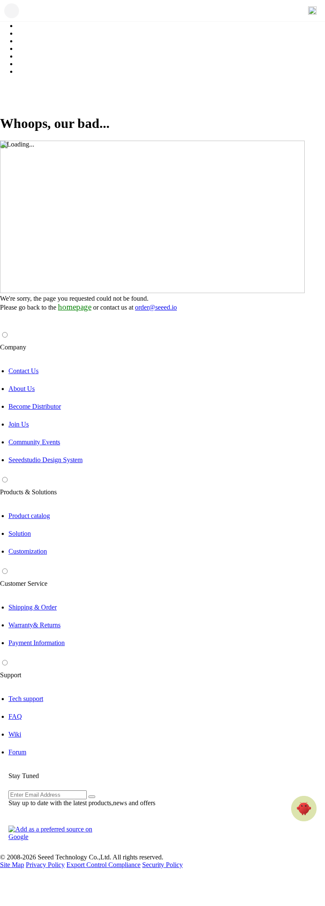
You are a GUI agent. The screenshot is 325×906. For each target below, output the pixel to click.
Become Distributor (34, 406)
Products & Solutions (28, 492)
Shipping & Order (32, 607)
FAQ (15, 716)
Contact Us (23, 370)
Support (10, 675)
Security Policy (162, 864)
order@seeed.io (156, 307)
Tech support (25, 698)
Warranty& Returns (34, 625)
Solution (19, 533)
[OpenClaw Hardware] (304, 808)
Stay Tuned (23, 775)
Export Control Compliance (103, 864)
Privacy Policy (45, 864)
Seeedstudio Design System (45, 459)
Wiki (14, 734)
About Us (21, 388)
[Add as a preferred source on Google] (55, 833)
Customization (27, 551)
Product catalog (29, 515)
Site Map (12, 864)
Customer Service (23, 583)
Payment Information (36, 642)
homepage (74, 306)
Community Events (34, 442)
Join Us (18, 424)
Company (13, 347)
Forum (17, 752)
